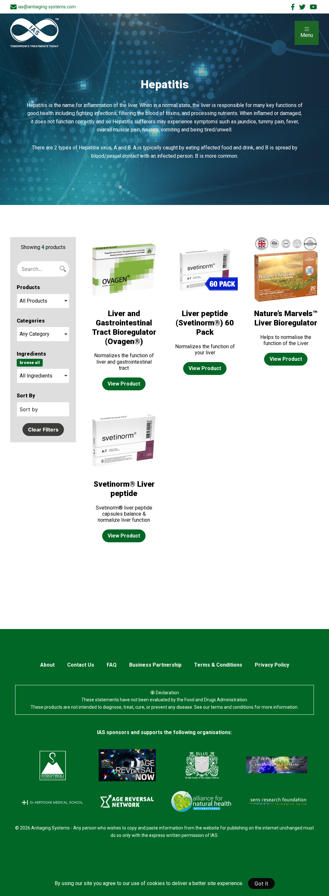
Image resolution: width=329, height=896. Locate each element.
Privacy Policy (272, 665)
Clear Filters (43, 429)
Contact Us (80, 665)
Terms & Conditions (218, 665)
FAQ (112, 665)
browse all (30, 362)
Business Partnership (155, 665)
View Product (124, 384)
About (47, 665)
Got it (261, 883)
